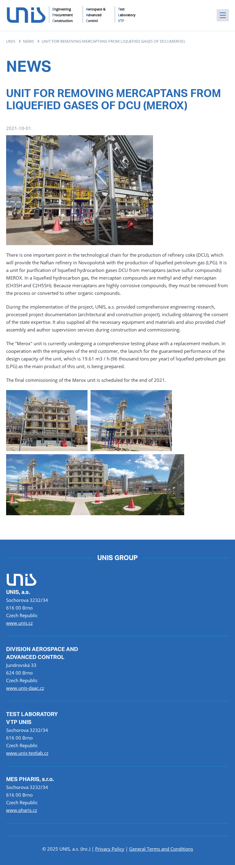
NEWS (28, 41)
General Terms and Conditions (161, 849)
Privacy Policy (109, 849)
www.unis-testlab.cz (27, 753)
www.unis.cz (19, 623)
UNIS (10, 41)
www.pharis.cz (21, 810)
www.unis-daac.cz (25, 688)
